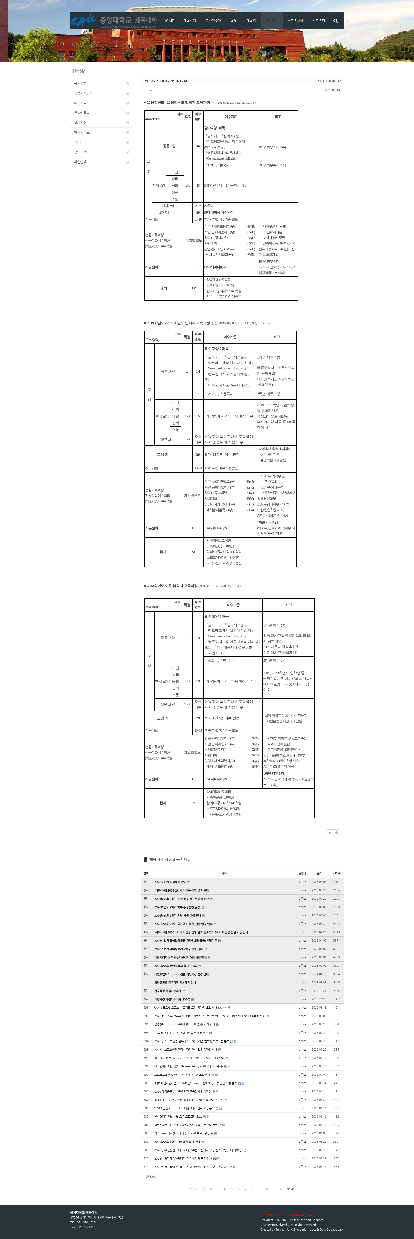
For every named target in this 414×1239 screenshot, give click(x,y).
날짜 (319, 873)
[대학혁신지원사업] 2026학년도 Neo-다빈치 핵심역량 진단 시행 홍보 (196, 1083)
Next (290, 1189)
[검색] (336, 21)
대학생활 (271, 21)
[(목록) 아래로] (336, 833)
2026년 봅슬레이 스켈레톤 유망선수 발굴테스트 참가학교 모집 (191, 1167)
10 (266, 1189)
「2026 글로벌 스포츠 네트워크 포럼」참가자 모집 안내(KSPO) (190, 1007)
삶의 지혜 (80, 152)
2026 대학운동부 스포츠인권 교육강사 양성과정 (183, 1091)
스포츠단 (319, 21)
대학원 (251, 21)
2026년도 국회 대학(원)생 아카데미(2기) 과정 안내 (185, 1024)
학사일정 (80, 123)
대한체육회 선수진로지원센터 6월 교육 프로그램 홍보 (186, 1125)
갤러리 (78, 142)
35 (280, 1189)
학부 (234, 21)
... (273, 1189)
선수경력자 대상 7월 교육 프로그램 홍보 (178, 1116)
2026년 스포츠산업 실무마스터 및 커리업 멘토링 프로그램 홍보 (192, 1041)
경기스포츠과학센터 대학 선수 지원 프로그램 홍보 (184, 1133)
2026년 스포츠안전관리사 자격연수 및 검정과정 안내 (186, 1049)
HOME (169, 21)
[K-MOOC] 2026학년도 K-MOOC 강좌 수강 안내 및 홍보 (189, 1100)
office (148, 90)
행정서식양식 (83, 93)
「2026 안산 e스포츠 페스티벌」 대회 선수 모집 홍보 (184, 1108)
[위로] (329, 833)
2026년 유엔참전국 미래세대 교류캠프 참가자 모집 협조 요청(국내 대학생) (198, 1150)
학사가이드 (82, 132)
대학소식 (80, 103)
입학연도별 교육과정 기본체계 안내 (166, 81)
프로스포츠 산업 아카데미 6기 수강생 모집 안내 (182, 1074)
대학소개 (190, 21)
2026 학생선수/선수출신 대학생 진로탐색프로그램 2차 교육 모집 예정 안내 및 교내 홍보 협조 (209, 1016)
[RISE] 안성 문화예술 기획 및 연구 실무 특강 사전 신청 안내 (189, 1058)
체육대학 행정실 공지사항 (170, 859)
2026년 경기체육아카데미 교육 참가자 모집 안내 (183, 1158)
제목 (224, 873)
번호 (146, 873)
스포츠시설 (295, 21)
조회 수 (336, 873)
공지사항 (80, 83)
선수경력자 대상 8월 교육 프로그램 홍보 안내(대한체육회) (189, 1066)
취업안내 (80, 162)
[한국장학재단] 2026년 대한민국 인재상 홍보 (181, 1032)
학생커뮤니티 (83, 113)
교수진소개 (213, 21)
